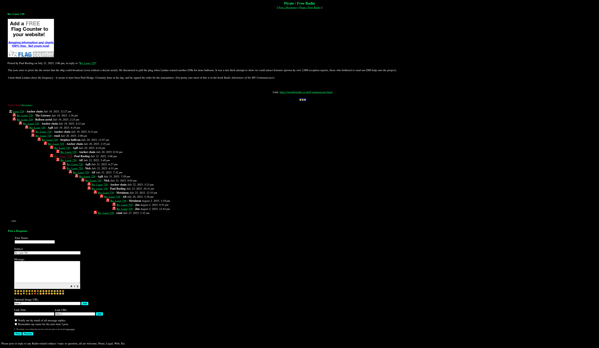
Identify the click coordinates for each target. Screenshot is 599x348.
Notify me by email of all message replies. (41, 320)
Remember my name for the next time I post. (43, 324)
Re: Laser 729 (87, 63)
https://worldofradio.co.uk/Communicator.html (306, 92)
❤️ (35, 293)
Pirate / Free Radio (310, 7)
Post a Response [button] (288, 7)
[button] (71, 286)
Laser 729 (18, 111)
